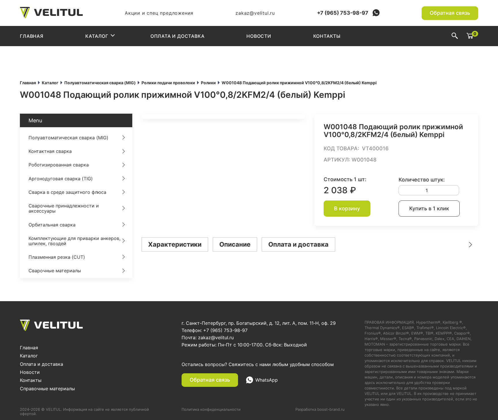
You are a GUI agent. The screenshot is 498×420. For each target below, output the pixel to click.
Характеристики (174, 244)
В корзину (347, 208)
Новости (258, 36)
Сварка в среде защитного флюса (67, 192)
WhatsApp (266, 380)
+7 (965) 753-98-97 (342, 13)
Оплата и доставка (177, 36)
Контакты (327, 36)
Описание (234, 244)
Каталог (96, 36)
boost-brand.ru (331, 409)
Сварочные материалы (55, 270)
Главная (32, 36)
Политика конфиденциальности (211, 409)
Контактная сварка (50, 151)
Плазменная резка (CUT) (57, 257)
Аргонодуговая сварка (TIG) (61, 178)
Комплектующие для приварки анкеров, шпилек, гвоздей (74, 240)
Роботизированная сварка (59, 165)
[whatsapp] (376, 13)
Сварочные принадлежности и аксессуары (64, 208)
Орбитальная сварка (52, 225)
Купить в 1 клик (429, 208)
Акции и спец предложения (159, 13)
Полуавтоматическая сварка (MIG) (68, 137)
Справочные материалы (47, 388)
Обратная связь (450, 13)
